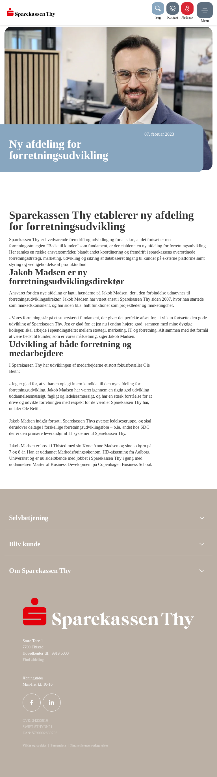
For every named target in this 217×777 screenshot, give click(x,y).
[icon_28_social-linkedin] (52, 703)
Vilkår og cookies (34, 745)
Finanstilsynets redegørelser (89, 745)
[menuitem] (31, 12)
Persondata (58, 745)
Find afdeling (33, 660)
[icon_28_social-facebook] (32, 703)
